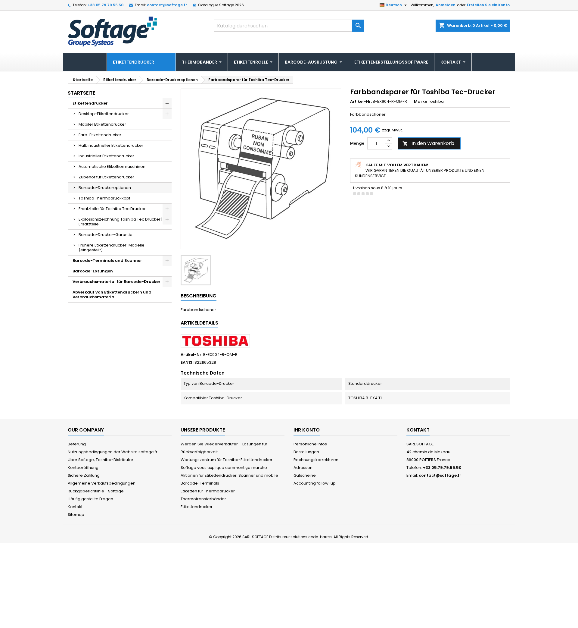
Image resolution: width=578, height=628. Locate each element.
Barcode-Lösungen (93, 271)
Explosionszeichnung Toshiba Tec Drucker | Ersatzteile (120, 221)
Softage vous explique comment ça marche (224, 467)
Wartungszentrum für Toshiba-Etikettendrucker (226, 460)
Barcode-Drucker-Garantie (105, 234)
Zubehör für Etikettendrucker (106, 177)
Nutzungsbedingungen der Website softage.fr (112, 452)
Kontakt (75, 507)
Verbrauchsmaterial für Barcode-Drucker (116, 281)
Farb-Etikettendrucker (100, 135)
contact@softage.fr (167, 5)
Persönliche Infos (310, 444)
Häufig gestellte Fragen (90, 499)
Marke (420, 101)
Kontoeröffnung (83, 467)
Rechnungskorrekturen (316, 460)
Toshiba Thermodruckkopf (104, 198)
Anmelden (445, 5)
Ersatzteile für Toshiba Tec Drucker (112, 209)
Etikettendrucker (90, 103)
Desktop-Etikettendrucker (104, 114)
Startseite (81, 92)
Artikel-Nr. (361, 101)
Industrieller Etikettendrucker (106, 156)
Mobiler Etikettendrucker (102, 124)
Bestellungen (306, 452)
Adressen (303, 467)
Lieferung (77, 444)
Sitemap (76, 514)
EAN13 (186, 362)
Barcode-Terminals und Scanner (107, 260)
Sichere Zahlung (84, 475)
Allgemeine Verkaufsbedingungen (101, 483)
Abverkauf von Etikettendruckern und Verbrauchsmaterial (112, 294)
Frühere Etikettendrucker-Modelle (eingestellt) (111, 247)
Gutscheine (305, 475)
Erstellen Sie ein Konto (488, 5)
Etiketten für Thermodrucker (208, 491)
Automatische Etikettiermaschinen (112, 166)
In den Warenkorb (428, 143)
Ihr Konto (307, 429)
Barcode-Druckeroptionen (105, 187)
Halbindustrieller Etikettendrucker (111, 145)
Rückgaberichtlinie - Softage (96, 491)
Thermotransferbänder (203, 499)
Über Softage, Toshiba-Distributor (100, 460)
